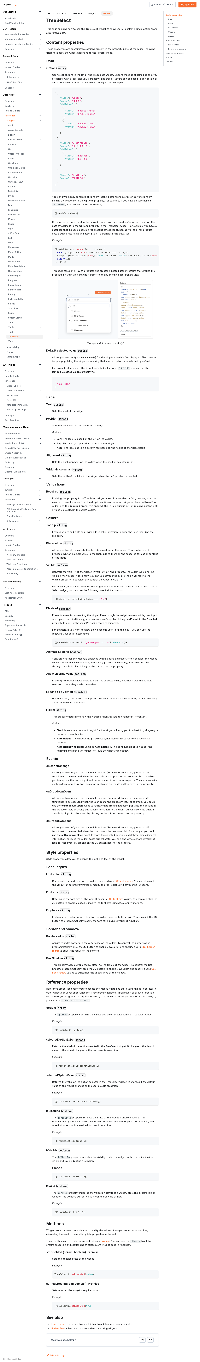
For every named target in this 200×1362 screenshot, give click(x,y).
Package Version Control (18, 504)
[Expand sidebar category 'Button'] (40, 135)
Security (9, 616)
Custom (12, 186)
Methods (169, 57)
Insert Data (57, 1324)
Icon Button (14, 214)
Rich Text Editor (16, 299)
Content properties (174, 15)
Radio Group (14, 285)
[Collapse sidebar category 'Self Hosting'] (40, 29)
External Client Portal (15, 471)
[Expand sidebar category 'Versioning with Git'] (40, 443)
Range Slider (14, 289)
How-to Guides (12, 67)
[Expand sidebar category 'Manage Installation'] (40, 39)
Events (171, 36)
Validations (173, 28)
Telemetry (10, 620)
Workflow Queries (15, 559)
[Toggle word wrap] (149, 248)
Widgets (10, 120)
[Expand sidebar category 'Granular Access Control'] (40, 438)
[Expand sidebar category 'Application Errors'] (40, 598)
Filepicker (13, 210)
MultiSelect (14, 261)
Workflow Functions (16, 564)
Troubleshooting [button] (12, 581)
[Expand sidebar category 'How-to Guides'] (40, 67)
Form (10, 205)
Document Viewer (17, 200)
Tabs (10, 322)
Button (11, 135)
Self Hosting (9, 28)
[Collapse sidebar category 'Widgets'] (40, 120)
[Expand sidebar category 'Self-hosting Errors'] (40, 593)
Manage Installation (15, 39)
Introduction (11, 18)
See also (169, 62)
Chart (11, 158)
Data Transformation (17, 405)
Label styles (173, 45)
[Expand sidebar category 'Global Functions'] (40, 391)
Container (13, 177)
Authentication (12, 433)
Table (11, 327)
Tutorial (9, 540)
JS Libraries (12, 395)
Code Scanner (15, 172)
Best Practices (12, 420)
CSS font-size (115, 899)
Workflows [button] (9, 529)
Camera (12, 144)
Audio (11, 125)
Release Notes (12, 634)
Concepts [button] (9, 49)
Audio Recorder (16, 130)
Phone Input (14, 275)
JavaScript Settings (16, 409)
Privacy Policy (12, 630)
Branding (9, 467)
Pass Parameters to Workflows (22, 569)
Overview (9, 62)
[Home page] (49, 13)
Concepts (9, 87)
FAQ (7, 611)
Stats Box (13, 308)
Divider (11, 196)
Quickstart (10, 106)
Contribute (10, 639)
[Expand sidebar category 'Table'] (40, 327)
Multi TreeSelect (16, 266)
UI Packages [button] (12, 521)
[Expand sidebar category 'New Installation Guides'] (40, 34)
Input (10, 228)
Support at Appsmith (15, 625)
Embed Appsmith (13, 453)
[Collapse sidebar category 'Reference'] (40, 116)
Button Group (15, 139)
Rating (11, 294)
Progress (12, 280)
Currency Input (15, 182)
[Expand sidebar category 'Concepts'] (40, 88)
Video (11, 341)
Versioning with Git (14, 443)
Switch (11, 313)
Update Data (58, 1328)
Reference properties (175, 53)
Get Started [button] (9, 11)
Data (170, 19)
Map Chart (13, 247)
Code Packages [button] (14, 516)
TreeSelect (13, 336)
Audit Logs (10, 462)
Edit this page (57, 1355)
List (10, 238)
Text (10, 332)
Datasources (12, 77)
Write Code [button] (9, 364)
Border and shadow (177, 49)
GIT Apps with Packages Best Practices (21, 510)
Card (10, 149)
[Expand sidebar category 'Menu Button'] (40, 252)
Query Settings (14, 82)
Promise (105, 1241)
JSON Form (13, 233)
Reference (10, 115)
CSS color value (124, 881)
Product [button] (7, 604)
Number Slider (15, 271)
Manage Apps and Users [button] (16, 427)
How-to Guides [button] (12, 494)
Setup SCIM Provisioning (17, 448)
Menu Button (14, 252)
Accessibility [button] (12, 347)
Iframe (11, 219)
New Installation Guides (17, 34)
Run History (12, 573)
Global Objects (14, 386)
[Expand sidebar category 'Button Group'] (40, 140)
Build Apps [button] (9, 94)
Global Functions (15, 390)
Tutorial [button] (9, 490)
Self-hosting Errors (14, 593)
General (171, 32)
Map (10, 242)
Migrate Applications (15, 457)
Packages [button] (8, 478)
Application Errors (14, 598)
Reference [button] (10, 72)
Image (11, 224)
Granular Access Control (17, 438)
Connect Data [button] (10, 56)
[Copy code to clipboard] (155, 91)
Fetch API (11, 400)
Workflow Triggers (15, 555)
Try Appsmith (187, 4)
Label (170, 23)
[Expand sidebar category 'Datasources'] (40, 77)
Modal (11, 257)
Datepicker (13, 191)
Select (11, 303)
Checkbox (13, 163)
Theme (9, 352)
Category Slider (16, 154)
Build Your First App (14, 23)
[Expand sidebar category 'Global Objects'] (40, 386)
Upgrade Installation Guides (19, 44)
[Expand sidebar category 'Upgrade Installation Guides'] (40, 44)
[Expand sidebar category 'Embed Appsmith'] (40, 453)
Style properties (173, 40)
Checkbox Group (16, 168)
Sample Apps (13, 356)
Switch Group (15, 317)
